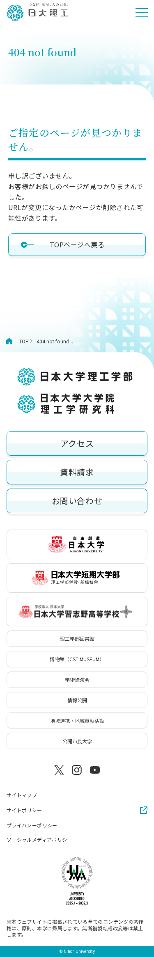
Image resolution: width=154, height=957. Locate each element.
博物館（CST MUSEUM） (77, 659)
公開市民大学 (77, 741)
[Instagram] (77, 770)
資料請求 (77, 472)
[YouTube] (95, 770)
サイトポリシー (24, 809)
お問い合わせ (77, 501)
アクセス (77, 443)
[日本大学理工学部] (37, 12)
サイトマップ (22, 795)
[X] (59, 770)
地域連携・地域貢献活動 (77, 720)
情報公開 (77, 700)
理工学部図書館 (77, 638)
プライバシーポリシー (32, 825)
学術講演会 (77, 679)
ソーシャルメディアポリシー (39, 839)
